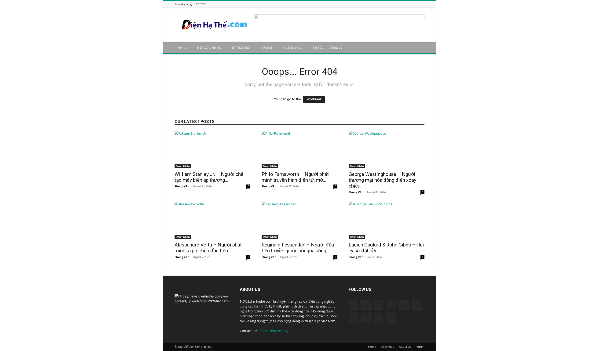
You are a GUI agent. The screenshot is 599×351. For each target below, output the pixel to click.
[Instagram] (386, 4)
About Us (335, 47)
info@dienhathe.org (273, 331)
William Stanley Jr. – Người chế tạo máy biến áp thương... (209, 177)
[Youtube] (421, 4)
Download (387, 347)
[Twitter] (410, 4)
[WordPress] (416, 4)
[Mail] (398, 4)
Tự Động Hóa (293, 47)
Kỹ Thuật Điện (241, 47)
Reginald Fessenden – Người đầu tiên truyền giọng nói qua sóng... (298, 247)
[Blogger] (369, 4)
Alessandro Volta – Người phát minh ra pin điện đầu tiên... (208, 247)
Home (182, 47)
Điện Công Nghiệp (209, 47)
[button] (418, 48)
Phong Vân (182, 186)
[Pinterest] (404, 4)
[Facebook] (375, 4)
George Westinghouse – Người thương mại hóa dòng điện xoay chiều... (382, 180)
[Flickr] (381, 4)
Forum (420, 347)
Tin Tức (318, 47)
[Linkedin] (392, 4)
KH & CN (267, 47)
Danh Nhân (183, 166)
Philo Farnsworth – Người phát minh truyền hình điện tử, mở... (295, 177)
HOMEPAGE (314, 99)
